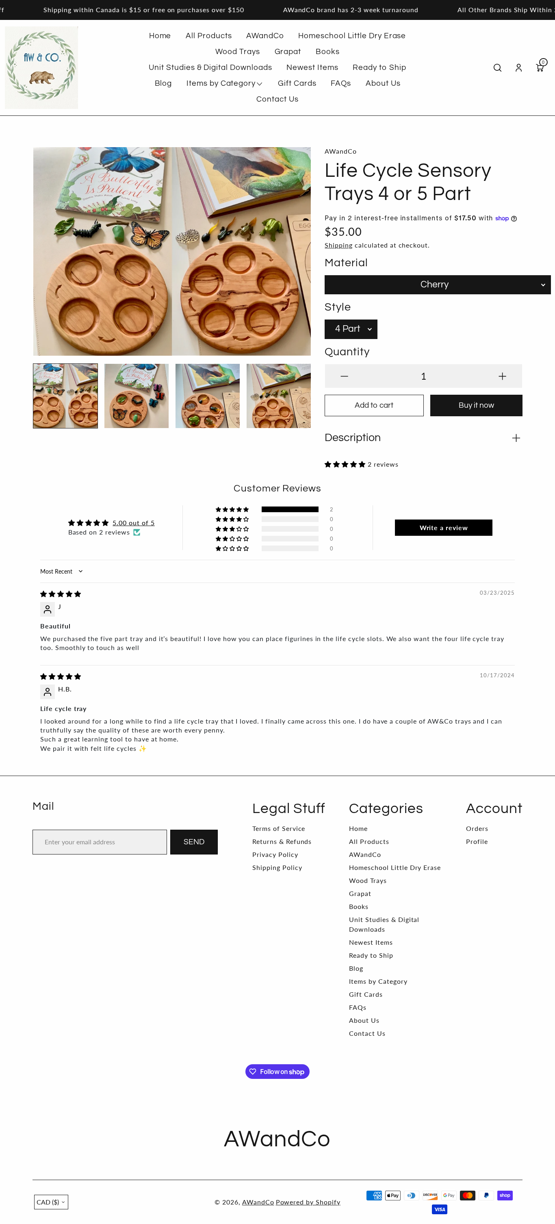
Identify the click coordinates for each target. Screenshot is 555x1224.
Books (359, 906)
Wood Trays (368, 880)
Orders (477, 828)
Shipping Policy (277, 867)
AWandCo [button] (265, 36)
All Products (369, 841)
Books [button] (328, 52)
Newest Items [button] (312, 67)
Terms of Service (278, 828)
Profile (477, 841)
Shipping (339, 245)
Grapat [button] (288, 52)
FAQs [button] (341, 83)
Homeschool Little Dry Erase (395, 867)
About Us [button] (383, 83)
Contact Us (367, 1033)
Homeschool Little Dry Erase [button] (352, 36)
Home (358, 828)
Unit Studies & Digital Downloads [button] (210, 67)
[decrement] (344, 376)
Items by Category (378, 981)
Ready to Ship (371, 955)
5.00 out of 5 (133, 522)
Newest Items (371, 942)
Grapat (360, 893)
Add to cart (374, 405)
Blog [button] (163, 83)
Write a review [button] (444, 527)
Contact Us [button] (277, 99)
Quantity (347, 352)
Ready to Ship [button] (379, 67)
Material (346, 263)
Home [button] (160, 36)
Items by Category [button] (221, 83)
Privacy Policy (275, 854)
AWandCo (365, 854)
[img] (60, 594)
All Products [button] (209, 36)
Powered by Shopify (308, 1202)
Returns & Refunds (282, 841)
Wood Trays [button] (237, 52)
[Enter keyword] (497, 68)
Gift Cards (366, 994)
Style (338, 307)
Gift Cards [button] (297, 83)
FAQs (357, 1007)
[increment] (502, 376)
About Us (364, 1020)
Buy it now (476, 405)
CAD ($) (48, 1202)
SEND (194, 842)
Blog (356, 968)
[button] (46, 246)
